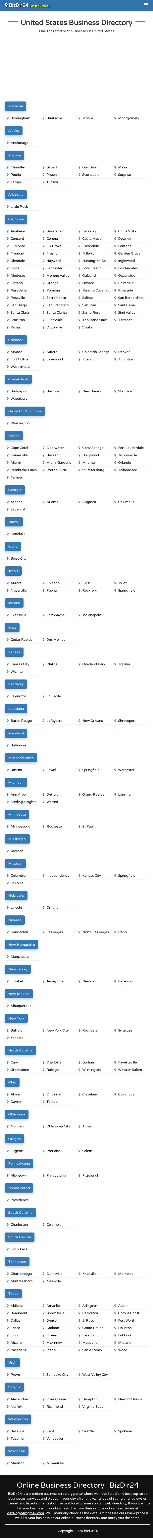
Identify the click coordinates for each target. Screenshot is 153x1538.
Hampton (89, 1399)
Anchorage (19, 143)
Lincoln (16, 907)
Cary (14, 1062)
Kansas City (20, 664)
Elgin (86, 583)
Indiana (14, 603)
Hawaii (13, 522)
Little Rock (19, 207)
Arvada (16, 352)
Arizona (14, 155)
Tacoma (17, 1439)
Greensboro (20, 1070)
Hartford (53, 391)
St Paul (88, 826)
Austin (123, 1306)
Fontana (124, 246)
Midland (124, 1343)
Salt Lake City (57, 1375)
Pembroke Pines (24, 470)
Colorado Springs (95, 352)
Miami (16, 463)
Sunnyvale (54, 320)
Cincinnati (54, 1094)
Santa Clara (20, 312)
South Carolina (20, 1212)
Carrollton (90, 1313)
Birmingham (20, 118)
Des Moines (55, 640)
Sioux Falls (19, 1249)
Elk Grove (54, 246)
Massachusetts (21, 758)
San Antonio (92, 1350)
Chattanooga (21, 1274)
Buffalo (16, 1030)
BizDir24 (29, 5)
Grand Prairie (92, 1328)
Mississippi (17, 839)
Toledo (52, 1102)
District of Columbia (25, 411)
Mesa (122, 167)
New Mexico (18, 994)
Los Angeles (128, 268)
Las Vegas (54, 932)
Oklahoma (16, 1114)
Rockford (89, 590)
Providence (20, 1200)
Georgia (14, 490)
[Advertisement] (76, 66)
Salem (87, 1151)
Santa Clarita (56, 312)
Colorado (16, 340)
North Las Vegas (95, 932)
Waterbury (19, 399)
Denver (124, 352)
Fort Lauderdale (131, 448)
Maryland (16, 733)
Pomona (53, 290)
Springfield (126, 590)
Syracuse (125, 1030)
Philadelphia (56, 1175)
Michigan (16, 782)
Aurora (51, 352)
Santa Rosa (91, 312)
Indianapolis (91, 615)
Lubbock (125, 1335)
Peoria (16, 175)
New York (16, 1018)
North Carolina (20, 1050)
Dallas (15, 1320)
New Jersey (17, 969)
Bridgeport (19, 391)
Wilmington (91, 1070)
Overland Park (93, 664)
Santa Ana (126, 305)
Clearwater (55, 448)
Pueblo (87, 359)
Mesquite (90, 1343)
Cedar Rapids (21, 640)
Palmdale (125, 283)
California (16, 219)
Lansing (124, 794)
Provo (15, 1375)
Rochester (54, 826)
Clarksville (54, 1274)
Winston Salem (130, 1070)
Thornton (125, 359)
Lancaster (54, 268)
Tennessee (17, 1261)
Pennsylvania (19, 1163)
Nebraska (16, 895)
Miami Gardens (58, 463)
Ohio (12, 1082)
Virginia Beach (93, 1407)
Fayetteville (127, 1062)
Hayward (53, 261)
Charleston (19, 1225)
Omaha (52, 907)
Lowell (51, 770)
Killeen (51, 1335)
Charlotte (54, 1062)
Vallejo (16, 327)
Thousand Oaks (94, 320)
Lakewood (54, 359)
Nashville (53, 1281)
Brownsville (55, 1313)
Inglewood (126, 261)
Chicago (53, 583)
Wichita (17, 672)
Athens (16, 502)
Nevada (14, 920)
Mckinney (54, 1343)
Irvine (15, 268)
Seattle (88, 1431)
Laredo (88, 1335)
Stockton (18, 320)
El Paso (88, 1320)
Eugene (17, 1151)
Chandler (18, 167)
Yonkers (17, 1038)
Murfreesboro (21, 1281)
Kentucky (16, 684)
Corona (52, 239)
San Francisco (57, 305)
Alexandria (19, 1399)
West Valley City (95, 1375)
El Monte (18, 246)
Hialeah (52, 455)
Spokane (125, 1431)
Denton (52, 1320)
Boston (16, 770)
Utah (12, 1362)
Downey (124, 239)
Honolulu (18, 534)
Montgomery (128, 118)
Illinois (13, 571)
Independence (58, 875)
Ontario (17, 283)
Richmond (54, 1407)
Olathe (51, 664)
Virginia (14, 1387)
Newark (88, 981)
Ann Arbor (19, 794)
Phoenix (52, 175)
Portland (53, 1151)
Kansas (14, 652)
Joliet (122, 583)
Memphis (125, 1274)
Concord (17, 239)
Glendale (89, 167)
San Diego (19, 305)
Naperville (19, 590)
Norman (17, 1126)
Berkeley (89, 231)
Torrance (125, 320)
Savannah (18, 509)
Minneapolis (20, 826)
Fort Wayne (55, 615)
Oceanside (126, 276)
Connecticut (18, 379)
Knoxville (89, 1274)
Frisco (15, 1328)
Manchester (20, 957)
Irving (15, 1335)
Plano (51, 1350)
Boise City (18, 558)
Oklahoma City (58, 1126)
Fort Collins (19, 359)
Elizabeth (18, 981)
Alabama (15, 106)
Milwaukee (55, 1463)
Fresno (51, 253)
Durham (88, 1062)
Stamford (125, 391)
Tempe (16, 182)
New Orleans (92, 721)
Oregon (14, 1139)
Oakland (89, 276)
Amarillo (53, 1306)
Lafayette (54, 721)
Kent (50, 1431)
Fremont (18, 253)
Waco (122, 1350)
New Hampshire (21, 944)
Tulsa (86, 1126)
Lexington (19, 696)
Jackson (17, 851)
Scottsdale (90, 175)
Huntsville (54, 118)
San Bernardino (130, 298)
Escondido (90, 246)
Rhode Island (19, 1188)
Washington (20, 423)
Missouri (15, 863)
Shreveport (127, 721)
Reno (122, 932)
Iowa (12, 627)
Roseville (18, 298)
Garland (52, 1328)
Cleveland (90, 1094)
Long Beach (91, 268)
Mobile (87, 118)
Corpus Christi (129, 1313)
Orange (52, 283)
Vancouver (54, 1439)
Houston (125, 1328)
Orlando (124, 463)
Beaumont (19, 1313)
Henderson (19, 932)
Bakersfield (55, 231)
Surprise (124, 175)
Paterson (125, 981)
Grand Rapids (93, 794)
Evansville (18, 615)
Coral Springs (92, 448)
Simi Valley (126, 312)
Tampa (16, 477)
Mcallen (17, 1343)
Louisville (53, 696)
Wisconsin (16, 1451)
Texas (13, 1293)
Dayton (16, 1102)
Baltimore (18, 745)
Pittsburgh (90, 1175)
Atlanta (52, 502)
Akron (15, 1094)
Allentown (19, 1175)
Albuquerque (21, 1006)
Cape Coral (19, 448)
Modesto (18, 276)
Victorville (54, 327)
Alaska (13, 130)
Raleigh (52, 1070)
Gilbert (51, 167)
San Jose (89, 305)
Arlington (89, 1306)
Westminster (21, 367)
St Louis (17, 883)
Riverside (125, 290)
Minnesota (17, 814)
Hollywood (90, 455)
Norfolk (17, 1407)
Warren (52, 802)
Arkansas (15, 194)
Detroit (52, 794)
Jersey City (55, 981)
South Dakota (19, 1237)
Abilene (17, 1306)
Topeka (124, 664)
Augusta (89, 502)
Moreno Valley (57, 276)
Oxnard (88, 283)
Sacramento (56, 298)
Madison (18, 1463)
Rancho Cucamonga (97, 290)
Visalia (87, 327)
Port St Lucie (56, 470)
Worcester (126, 770)
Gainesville (19, 455)
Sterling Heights (23, 802)
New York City (57, 1030)
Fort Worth (126, 1320)
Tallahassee (127, 470)
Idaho (13, 546)
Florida (14, 436)
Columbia (18, 875)
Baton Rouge (21, 721)
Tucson (52, 182)
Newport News (130, 1399)
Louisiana (16, 708)
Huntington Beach (97, 261)
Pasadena (19, 290)
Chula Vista (127, 231)
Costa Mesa (91, 239)
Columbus (126, 502)
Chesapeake (56, 1399)
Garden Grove (129, 253)
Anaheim (18, 231)
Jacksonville (127, 455)
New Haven (91, 391)
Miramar (89, 463)
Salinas (87, 298)
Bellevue (17, 1431)
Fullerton (89, 253)
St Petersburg (93, 470)
